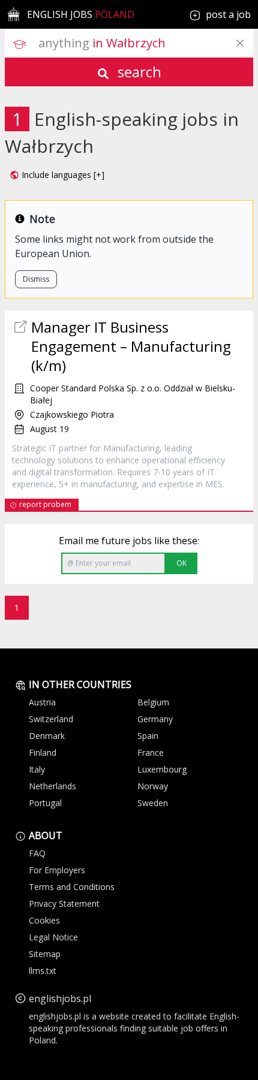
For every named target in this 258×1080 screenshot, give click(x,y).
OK (181, 563)
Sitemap (45, 954)
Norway (152, 786)
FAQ (37, 853)
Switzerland (51, 719)
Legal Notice (53, 937)
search (137, 72)
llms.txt (42, 970)
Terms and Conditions (72, 886)
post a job (228, 14)
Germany (155, 719)
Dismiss (36, 279)
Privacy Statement (64, 903)
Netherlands (52, 786)
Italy (37, 769)
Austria (42, 702)
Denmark (47, 735)
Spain (147, 735)
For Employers (57, 870)
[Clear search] (240, 43)
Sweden (152, 803)
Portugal (45, 803)
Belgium (153, 702)
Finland (42, 752)
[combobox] (145, 43)
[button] (57, 175)
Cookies (44, 920)
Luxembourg (162, 769)
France (150, 752)
